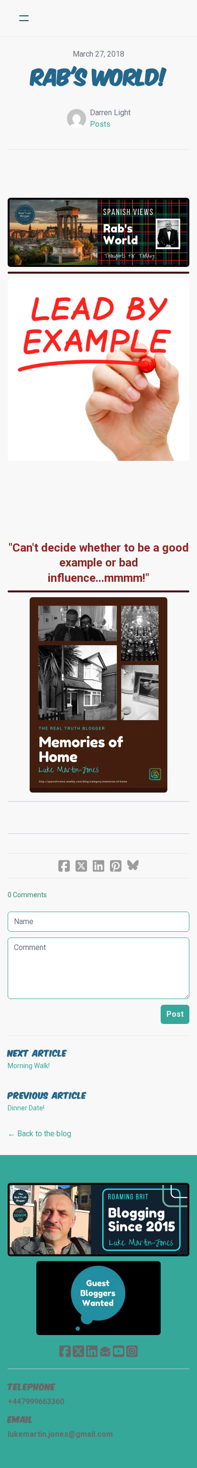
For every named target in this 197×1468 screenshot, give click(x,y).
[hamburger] (23, 18)
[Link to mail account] (105, 1351)
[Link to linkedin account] (92, 1351)
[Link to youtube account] (118, 1351)
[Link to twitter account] (78, 1351)
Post (175, 1014)
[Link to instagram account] (132, 1351)
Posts (100, 124)
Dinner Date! (26, 1108)
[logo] (111, 18)
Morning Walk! (29, 1066)
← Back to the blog (39, 1133)
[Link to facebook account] (65, 1351)
